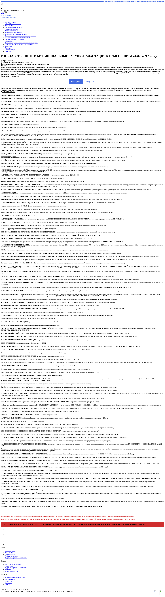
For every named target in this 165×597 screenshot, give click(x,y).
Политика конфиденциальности (15, 577)
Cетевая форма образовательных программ (19, 44)
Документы (8, 583)
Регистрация (75, 81)
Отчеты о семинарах (11, 31)
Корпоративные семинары (13, 27)
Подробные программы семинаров (16, 34)
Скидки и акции (10, 49)
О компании (9, 25)
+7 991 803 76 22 (6, 15)
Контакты (8, 51)
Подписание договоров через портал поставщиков (21, 43)
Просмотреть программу (10, 76)
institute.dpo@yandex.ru (8, 17)
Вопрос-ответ (9, 46)
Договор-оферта (10, 579)
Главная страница (10, 22)
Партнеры (8, 48)
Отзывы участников (11, 29)
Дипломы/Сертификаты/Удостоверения (17, 37)
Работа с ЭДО (9, 41)
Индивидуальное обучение (13, 32)
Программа (90, 81)
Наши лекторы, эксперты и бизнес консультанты (20, 36)
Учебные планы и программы (14, 39)
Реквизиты (8, 581)
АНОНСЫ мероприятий (13, 24)
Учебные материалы (11, 556)
